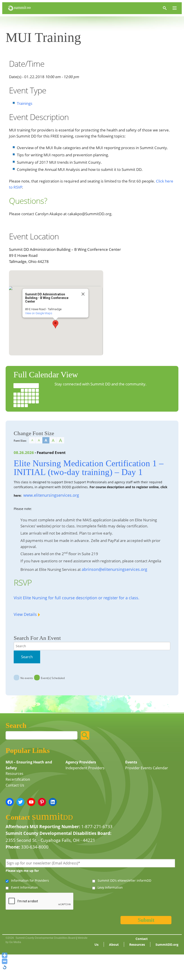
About (114, 944)
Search (27, 656)
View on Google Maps (38, 313)
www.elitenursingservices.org (51, 495)
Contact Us (15, 785)
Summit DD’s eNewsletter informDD (124, 880)
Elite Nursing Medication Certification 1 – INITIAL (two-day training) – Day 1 (89, 467)
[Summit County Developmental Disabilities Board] (19, 8)
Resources (14, 773)
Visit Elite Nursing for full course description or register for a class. (76, 597)
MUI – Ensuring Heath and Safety (29, 765)
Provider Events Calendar (146, 767)
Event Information (24, 887)
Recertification (18, 779)
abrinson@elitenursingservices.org (114, 569)
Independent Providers (85, 767)
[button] (55, 324)
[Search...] (85, 735)
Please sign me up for (22, 870)
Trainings (24, 103)
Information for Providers (30, 880)
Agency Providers (81, 762)
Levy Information (110, 887)
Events (131, 762)
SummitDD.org (167, 944)
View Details (25, 614)
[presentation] (40, 901)
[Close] (83, 294)
